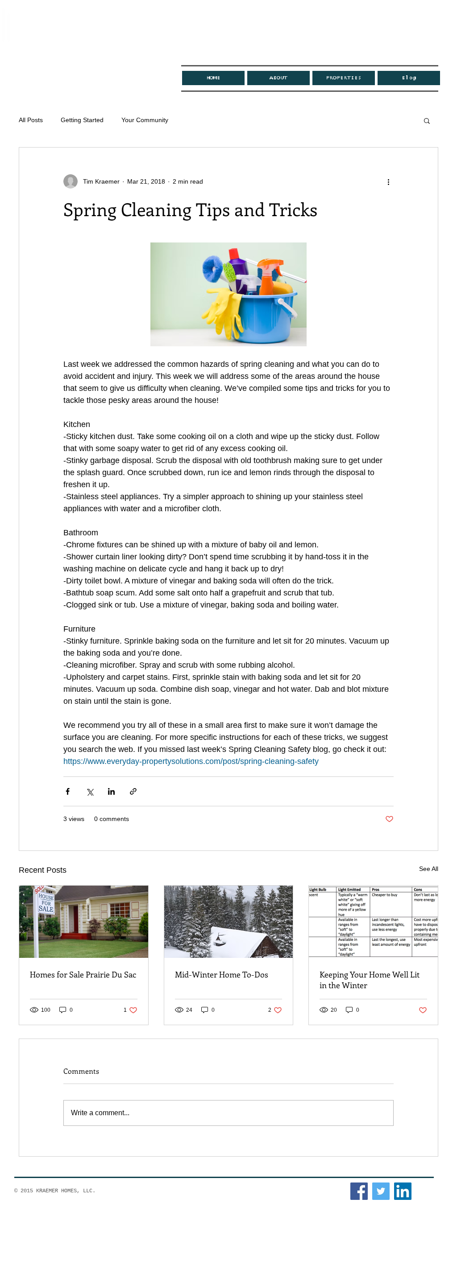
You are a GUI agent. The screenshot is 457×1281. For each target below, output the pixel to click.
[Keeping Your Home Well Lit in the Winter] (373, 922)
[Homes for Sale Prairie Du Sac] (83, 922)
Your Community (144, 119)
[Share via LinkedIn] (111, 791)
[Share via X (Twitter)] (89, 791)
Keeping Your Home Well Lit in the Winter (370, 979)
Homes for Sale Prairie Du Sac (83, 974)
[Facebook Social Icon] (359, 1191)
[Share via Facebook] (67, 791)
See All (428, 868)
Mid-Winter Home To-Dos (221, 974)
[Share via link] (133, 791)
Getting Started (82, 119)
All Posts (31, 119)
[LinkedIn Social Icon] (402, 1191)
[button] (427, 120)
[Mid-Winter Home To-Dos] (228, 922)
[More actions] (388, 181)
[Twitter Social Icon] (381, 1191)
